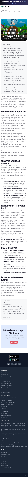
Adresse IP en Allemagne (7, 404)
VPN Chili (3, 409)
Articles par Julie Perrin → (7, 317)
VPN (4, 165)
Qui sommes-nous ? (6, 376)
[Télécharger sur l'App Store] (14, 356)
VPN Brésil (4, 406)
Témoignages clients (6, 381)
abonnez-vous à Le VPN (16, 293)
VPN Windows (4, 459)
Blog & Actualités (5, 390)
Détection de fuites (5, 454)
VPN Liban (4, 413)
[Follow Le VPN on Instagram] (15, 364)
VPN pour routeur (5, 470)
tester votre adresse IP (20, 193)
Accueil (2, 10)
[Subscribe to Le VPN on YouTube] (19, 364)
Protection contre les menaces (8, 456)
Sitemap (24, 475)
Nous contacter (5, 387)
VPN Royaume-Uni (6, 415)
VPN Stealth (4, 452)
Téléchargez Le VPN (6, 467)
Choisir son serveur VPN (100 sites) (10, 398)
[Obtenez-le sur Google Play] (14, 360)
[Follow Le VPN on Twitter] (12, 364)
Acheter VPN (4, 374)
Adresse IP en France (6, 400)
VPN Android (4, 465)
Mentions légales (5, 392)
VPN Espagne (4, 411)
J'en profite (14, 342)
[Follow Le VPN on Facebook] (8, 364)
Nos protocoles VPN (6, 383)
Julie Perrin (10, 38)
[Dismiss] (27, 2)
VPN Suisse (4, 417)
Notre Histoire (4, 379)
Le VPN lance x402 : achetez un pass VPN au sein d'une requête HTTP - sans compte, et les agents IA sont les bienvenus (13, 425)
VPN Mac (3, 461)
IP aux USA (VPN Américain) (8, 402)
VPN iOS (3, 463)
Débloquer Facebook (6, 385)
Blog (6, 10)
